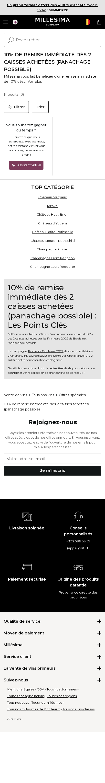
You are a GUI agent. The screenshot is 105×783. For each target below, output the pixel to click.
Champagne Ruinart (53, 249)
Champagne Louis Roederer (52, 267)
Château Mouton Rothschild (53, 241)
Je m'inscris (52, 470)
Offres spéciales (72, 395)
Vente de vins (15, 395)
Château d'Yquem (52, 223)
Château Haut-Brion (52, 214)
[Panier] (99, 22)
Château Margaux (52, 197)
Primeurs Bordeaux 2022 (45, 351)
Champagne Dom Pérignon (53, 258)
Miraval (52, 206)
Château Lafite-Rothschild (52, 232)
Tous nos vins (43, 395)
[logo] (52, 22)
